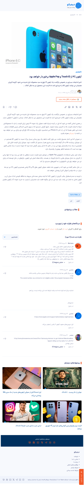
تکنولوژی (72, 15)
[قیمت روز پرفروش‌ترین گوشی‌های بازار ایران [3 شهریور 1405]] (62, 412)
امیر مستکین (73, 91)
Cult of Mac (74, 195)
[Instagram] (54, 442)
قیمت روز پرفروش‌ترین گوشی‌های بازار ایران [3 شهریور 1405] (63, 427)
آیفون (78, 201)
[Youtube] (38, 442)
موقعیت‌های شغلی (72, 465)
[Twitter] (42, 442)
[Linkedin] (50, 442)
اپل (71, 201)
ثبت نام (65, 229)
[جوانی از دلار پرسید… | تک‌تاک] (62, 378)
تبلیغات (76, 456)
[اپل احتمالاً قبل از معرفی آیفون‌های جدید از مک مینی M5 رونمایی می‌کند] (21, 378)
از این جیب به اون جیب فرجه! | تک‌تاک (28, 426)
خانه (80, 15)
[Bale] (29, 442)
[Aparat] (33, 442)
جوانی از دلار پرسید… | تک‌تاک (72, 392)
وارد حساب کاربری (51, 229)
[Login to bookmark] (3, 107)
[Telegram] (46, 442)
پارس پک (38, 480)
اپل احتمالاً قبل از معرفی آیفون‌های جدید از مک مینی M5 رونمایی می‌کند (22, 394)
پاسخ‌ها (57, 262)
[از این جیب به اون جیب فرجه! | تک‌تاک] (21, 412)
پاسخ (70, 262)
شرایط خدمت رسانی (72, 470)
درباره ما (76, 462)
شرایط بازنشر (74, 468)
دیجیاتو (71, 133)
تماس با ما (75, 459)
